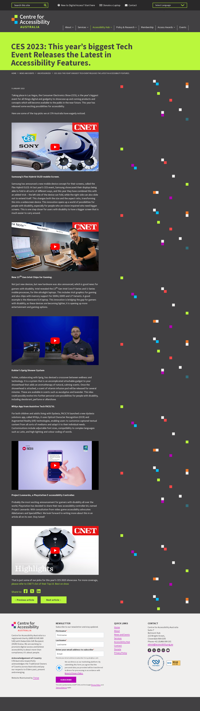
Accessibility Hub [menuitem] (101, 27)
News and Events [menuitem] (122, 634)
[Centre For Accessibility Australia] (31, 21)
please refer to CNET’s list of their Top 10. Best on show (41, 583)
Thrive (36, 677)
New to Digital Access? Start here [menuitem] (78, 5)
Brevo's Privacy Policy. (74, 673)
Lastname (61, 640)
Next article (52, 599)
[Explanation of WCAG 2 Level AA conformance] (173, 662)
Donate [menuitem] (117, 649)
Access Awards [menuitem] (165, 27)
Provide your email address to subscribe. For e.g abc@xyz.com (77, 658)
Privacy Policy (96, 685)
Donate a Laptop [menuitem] (111, 5)
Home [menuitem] (117, 627)
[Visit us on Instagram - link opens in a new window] (163, 650)
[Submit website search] (45, 5)
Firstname (61, 630)
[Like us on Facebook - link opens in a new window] (149, 650)
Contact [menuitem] (133, 5)
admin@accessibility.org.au (160, 644)
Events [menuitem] (182, 27)
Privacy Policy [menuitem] (120, 652)
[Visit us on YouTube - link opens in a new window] (168, 650)
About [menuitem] (68, 27)
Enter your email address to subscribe (74, 649)
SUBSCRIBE (66, 679)
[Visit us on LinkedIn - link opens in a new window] (158, 650)
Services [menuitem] (82, 27)
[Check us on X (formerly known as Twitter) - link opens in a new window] (154, 650)
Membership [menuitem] (147, 27)
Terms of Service (61, 687)
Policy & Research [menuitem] (125, 27)
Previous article (25, 599)
